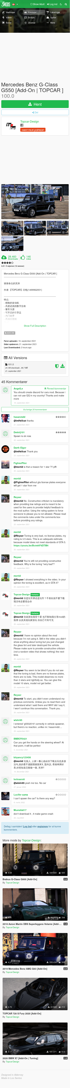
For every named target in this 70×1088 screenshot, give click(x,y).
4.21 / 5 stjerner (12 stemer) (12, 266)
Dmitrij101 (19, 432)
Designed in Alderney (12, 1074)
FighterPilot (20, 463)
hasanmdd (19, 416)
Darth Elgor (20, 447)
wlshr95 (18, 720)
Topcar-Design (29, 121)
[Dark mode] (61, 4)
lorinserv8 (19, 779)
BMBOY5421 (20, 738)
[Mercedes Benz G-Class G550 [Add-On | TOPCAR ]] (35, 201)
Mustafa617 (20, 810)
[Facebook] (21, 125)
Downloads (13, 259)
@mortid (18, 466)
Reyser (17, 497)
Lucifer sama (21, 794)
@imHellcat (20, 420)
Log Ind (27, 826)
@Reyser (19, 535)
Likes (28, 259)
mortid (17, 478)
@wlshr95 (19, 783)
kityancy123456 (22, 757)
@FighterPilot (21, 482)
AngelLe (18, 388)
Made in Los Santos (11, 1078)
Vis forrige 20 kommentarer (35, 409)
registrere (42, 826)
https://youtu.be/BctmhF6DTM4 (31, 545)
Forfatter (35, 594)
